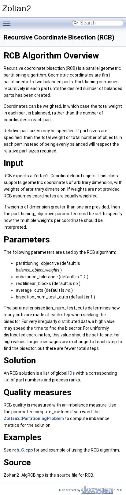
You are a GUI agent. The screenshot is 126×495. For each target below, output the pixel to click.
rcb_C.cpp (22, 450)
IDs (71, 373)
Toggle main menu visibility (7, 22)
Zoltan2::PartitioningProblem (34, 418)
